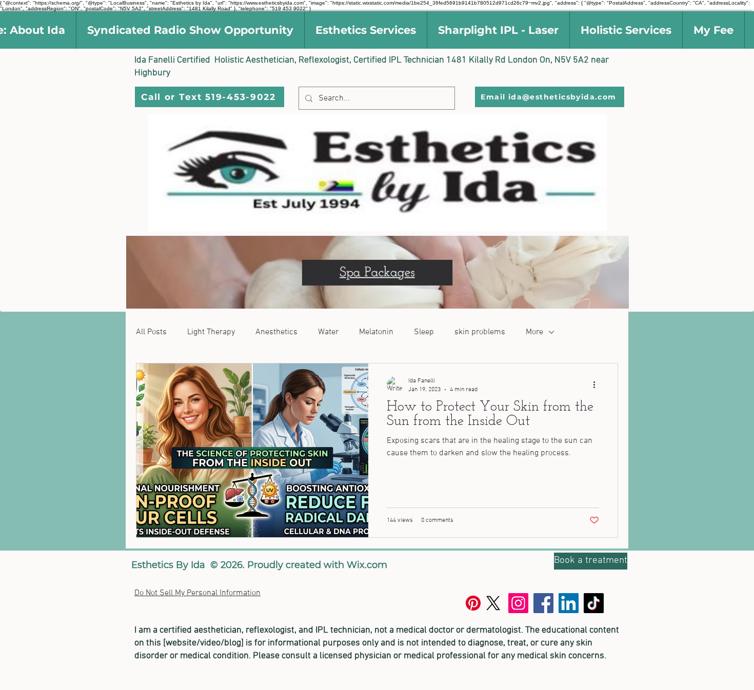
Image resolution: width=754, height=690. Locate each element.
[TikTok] (594, 603)
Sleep (424, 332)
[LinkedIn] (569, 603)
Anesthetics (276, 332)
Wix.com (367, 565)
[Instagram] (518, 603)
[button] (190, 30)
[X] (493, 603)
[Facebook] (543, 603)
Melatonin (376, 332)
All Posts (151, 332)
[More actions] (597, 384)
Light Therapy (211, 332)
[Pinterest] (473, 603)
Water (328, 332)
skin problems (479, 332)
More (534, 332)
